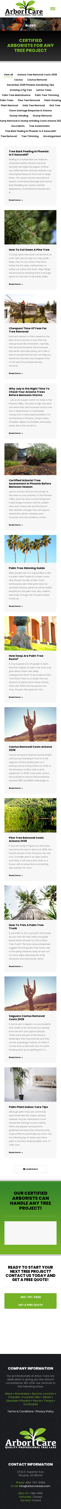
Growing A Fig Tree (21, 90)
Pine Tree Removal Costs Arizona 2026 (26, 839)
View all (8, 74)
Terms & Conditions (20, 1411)
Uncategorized (52, 136)
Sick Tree (54, 105)
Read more (15, 200)
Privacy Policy (45, 1411)
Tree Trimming (30, 136)
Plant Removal (9, 105)
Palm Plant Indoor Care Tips (28, 1107)
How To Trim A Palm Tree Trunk (26, 926)
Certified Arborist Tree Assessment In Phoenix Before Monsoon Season (30, 483)
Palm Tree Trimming (47, 95)
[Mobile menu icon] (53, 9)
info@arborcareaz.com (34, 1486)
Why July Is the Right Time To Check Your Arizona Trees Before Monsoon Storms (29, 392)
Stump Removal (42, 115)
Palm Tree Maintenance (16, 95)
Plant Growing (52, 100)
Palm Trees (6, 100)
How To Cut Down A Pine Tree (29, 249)
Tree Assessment (39, 125)
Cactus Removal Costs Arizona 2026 (30, 748)
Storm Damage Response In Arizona (30, 110)
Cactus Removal (37, 79)
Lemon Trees (43, 90)
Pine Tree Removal (29, 100)
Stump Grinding (18, 115)
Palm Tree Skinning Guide (27, 568)
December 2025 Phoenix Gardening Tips (30, 84)
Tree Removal (9, 136)
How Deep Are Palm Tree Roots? (26, 657)
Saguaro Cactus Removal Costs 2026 (27, 1017)
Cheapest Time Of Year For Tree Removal (28, 329)
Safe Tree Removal (34, 105)
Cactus (18, 79)
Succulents (18, 125)
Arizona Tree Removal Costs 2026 (37, 74)
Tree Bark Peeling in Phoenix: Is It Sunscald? (30, 131)
